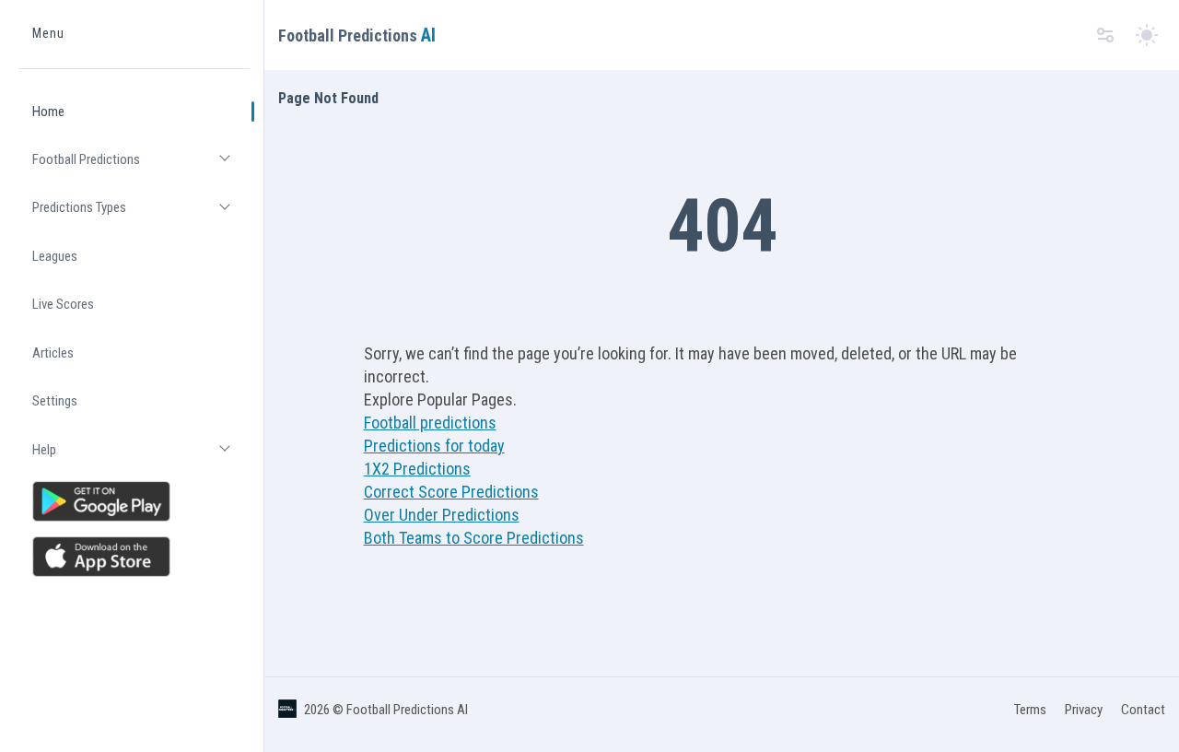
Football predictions (430, 422)
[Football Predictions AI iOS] (134, 556)
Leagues (54, 256)
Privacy (1084, 709)
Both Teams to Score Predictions (474, 537)
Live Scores (63, 305)
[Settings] (1105, 35)
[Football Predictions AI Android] (134, 501)
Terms (1030, 709)
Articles (53, 353)
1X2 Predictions (417, 468)
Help (141, 457)
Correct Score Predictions (451, 491)
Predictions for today (434, 445)
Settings (54, 402)
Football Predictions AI (407, 709)
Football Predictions (141, 167)
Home (48, 111)
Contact (1143, 709)
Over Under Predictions (441, 514)
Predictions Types (141, 216)
